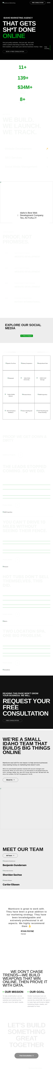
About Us (9, 780)
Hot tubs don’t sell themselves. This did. (26, 581)
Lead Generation (45, 492)
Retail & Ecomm (12, 606)
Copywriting (11, 597)
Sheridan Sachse (12, 874)
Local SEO (30, 542)
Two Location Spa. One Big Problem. (24, 633)
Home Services (20, 497)
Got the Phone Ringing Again (33, 492)
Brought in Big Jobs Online (15, 547)
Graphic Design (23, 486)
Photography (6, 488)
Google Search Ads (13, 486)
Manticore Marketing (35, 1068)
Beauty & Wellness (13, 654)
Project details (8, 505)
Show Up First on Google (9, 494)
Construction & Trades (14, 551)
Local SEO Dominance (29, 547)
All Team (9, 855)
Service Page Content (40, 542)
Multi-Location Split (41, 547)
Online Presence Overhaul (15, 651)
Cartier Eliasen (11, 884)
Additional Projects (9, 455)
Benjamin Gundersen (14, 865)
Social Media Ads (15, 488)
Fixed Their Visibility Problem (16, 492)
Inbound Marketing (33, 486)
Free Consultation (37, 2)
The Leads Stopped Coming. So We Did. (25, 468)
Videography (8, 598)
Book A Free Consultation (15, 51)
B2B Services (12, 497)
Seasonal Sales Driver (24, 603)
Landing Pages (43, 486)
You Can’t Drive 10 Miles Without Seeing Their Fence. (25, 526)
